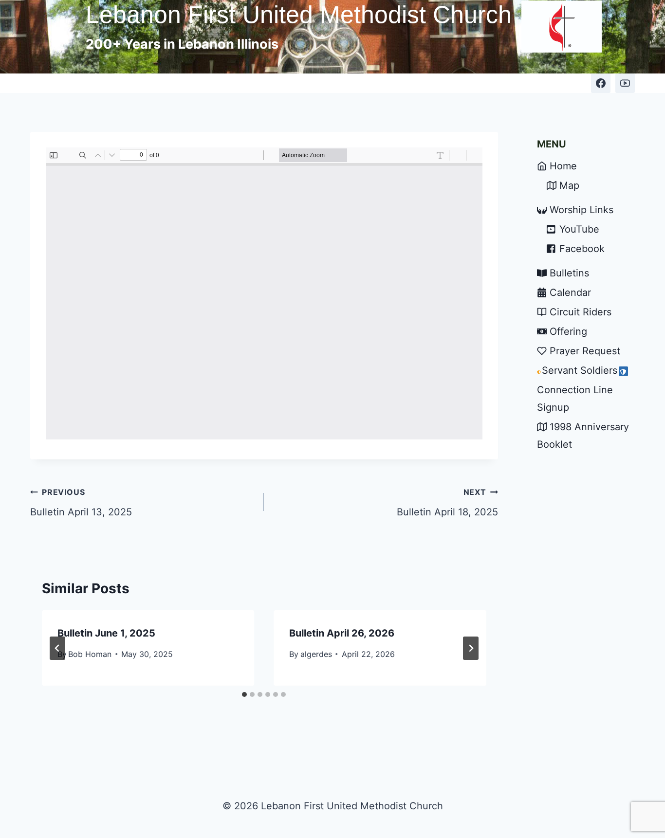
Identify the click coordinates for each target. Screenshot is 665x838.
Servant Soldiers (579, 370)
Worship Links (581, 210)
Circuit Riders (580, 312)
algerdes (316, 654)
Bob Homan (89, 654)
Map (569, 185)
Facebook (582, 249)
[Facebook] (600, 83)
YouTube (579, 229)
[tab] (244, 694)
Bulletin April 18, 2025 (447, 502)
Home (563, 166)
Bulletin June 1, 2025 (106, 633)
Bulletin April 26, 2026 (341, 633)
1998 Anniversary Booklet (583, 435)
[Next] (471, 648)
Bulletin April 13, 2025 (81, 502)
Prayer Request (585, 351)
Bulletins (569, 273)
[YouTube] (625, 83)
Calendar (570, 292)
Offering (568, 331)
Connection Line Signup (575, 398)
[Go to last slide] (57, 648)
